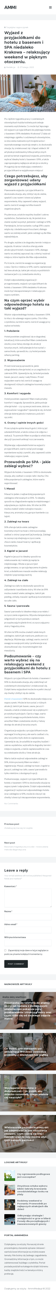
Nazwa (8, 911)
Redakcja (10, 67)
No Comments (11, 803)
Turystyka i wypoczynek (17, 27)
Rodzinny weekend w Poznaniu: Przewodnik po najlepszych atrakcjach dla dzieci (32, 1205)
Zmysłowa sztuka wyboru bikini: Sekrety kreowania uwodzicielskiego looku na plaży (32, 1190)
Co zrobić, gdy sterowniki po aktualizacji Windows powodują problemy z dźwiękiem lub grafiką (26, 1051)
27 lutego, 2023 (27, 67)
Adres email (10, 924)
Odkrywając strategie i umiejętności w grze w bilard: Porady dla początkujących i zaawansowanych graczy (34, 1219)
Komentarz (10, 886)
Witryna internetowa (15, 937)
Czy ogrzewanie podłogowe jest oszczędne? (33, 1175)
